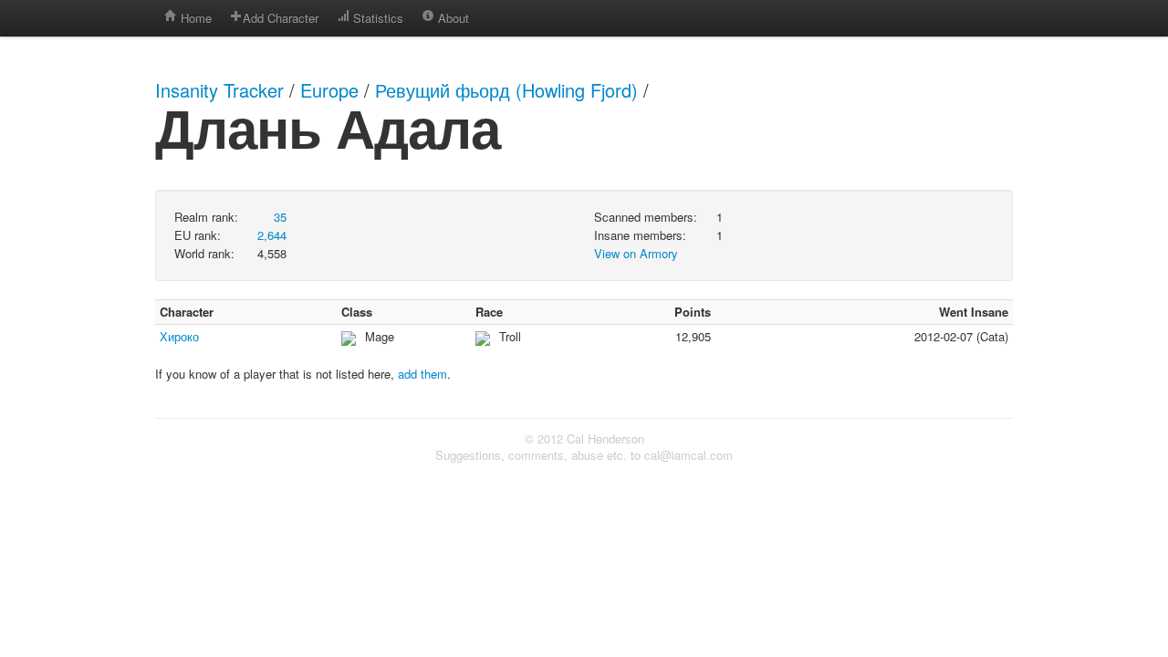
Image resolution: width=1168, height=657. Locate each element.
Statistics (376, 17)
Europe (329, 90)
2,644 (272, 235)
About (451, 17)
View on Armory (636, 253)
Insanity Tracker (219, 90)
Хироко (179, 336)
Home (194, 17)
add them (422, 373)
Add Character (280, 17)
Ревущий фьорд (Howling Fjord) (506, 90)
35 (280, 216)
